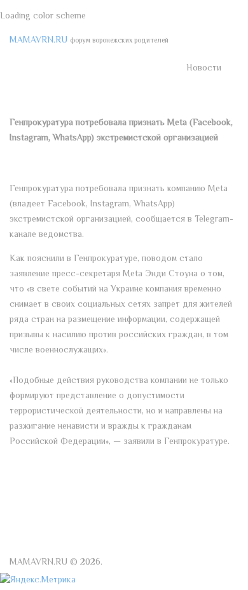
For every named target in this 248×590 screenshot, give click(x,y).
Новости (203, 69)
